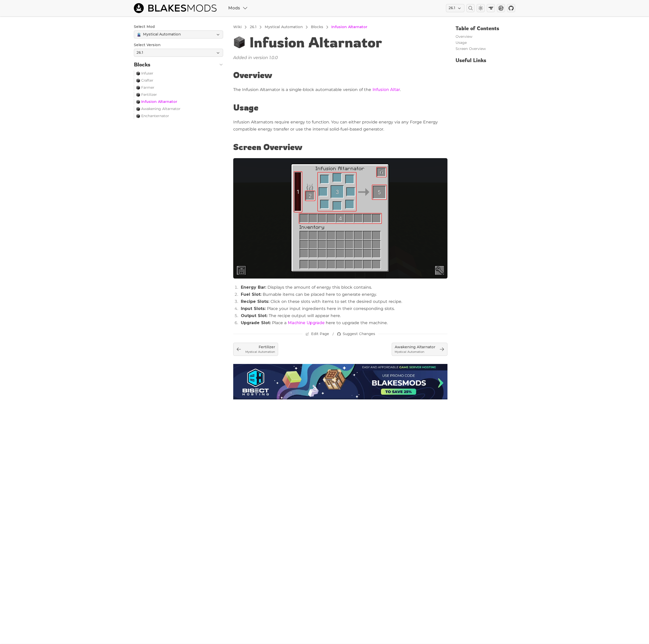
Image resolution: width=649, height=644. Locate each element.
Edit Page (320, 334)
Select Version (147, 45)
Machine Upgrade (306, 322)
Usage (245, 107)
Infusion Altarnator (159, 101)
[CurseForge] (491, 8)
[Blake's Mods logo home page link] (177, 8)
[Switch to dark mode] (481, 8)
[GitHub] (511, 8)
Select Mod (144, 26)
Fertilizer (149, 94)
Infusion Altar (386, 89)
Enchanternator (155, 116)
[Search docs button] (470, 8)
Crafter (147, 80)
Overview (252, 75)
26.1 (451, 8)
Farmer (147, 87)
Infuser (147, 73)
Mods (234, 8)
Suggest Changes (359, 334)
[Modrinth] (501, 8)
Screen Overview (267, 147)
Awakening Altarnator (161, 108)
